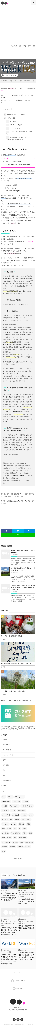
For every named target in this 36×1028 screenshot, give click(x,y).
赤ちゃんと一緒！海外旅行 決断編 (11, 636)
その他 (4, 694)
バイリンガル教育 (7, 819)
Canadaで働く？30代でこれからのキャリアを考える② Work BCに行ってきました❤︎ (26, 956)
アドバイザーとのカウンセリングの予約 (19, 133)
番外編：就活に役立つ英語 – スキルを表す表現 (26, 928)
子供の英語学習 (15, 833)
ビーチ (17, 819)
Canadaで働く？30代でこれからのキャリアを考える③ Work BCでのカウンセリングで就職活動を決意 (9, 959)
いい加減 (25, 801)
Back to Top (18, 973)
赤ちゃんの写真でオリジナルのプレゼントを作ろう (16, 663)
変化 (15, 828)
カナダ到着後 (21, 810)
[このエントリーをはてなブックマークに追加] (29, 531)
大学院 (24, 828)
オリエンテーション (27, 806)
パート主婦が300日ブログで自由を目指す (13, 691)
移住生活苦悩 (6, 842)
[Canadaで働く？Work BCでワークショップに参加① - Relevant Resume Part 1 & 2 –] (5, 588)
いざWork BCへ (10, 118)
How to (5, 921)
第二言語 (15, 842)
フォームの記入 (13, 128)
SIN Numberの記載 (14, 125)
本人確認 (11, 121)
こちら (3, 91)
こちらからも (30, 241)
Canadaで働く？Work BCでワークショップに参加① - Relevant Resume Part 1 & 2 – (23, 588)
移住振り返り (22, 837)
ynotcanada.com (18, 1024)
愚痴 (3, 837)
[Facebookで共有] (6, 531)
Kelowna (10, 797)
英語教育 (20, 847)
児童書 (28, 824)
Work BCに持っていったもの (14, 114)
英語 (34, 46)
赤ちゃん (27, 847)
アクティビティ (14, 806)
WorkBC (5, 952)
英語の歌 (4, 847)
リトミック (5, 824)
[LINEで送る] (18, 535)
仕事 (29, 46)
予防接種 (21, 824)
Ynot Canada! (5, 46)
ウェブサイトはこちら (11, 729)
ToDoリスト (16, 801)
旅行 (4, 775)
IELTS (3, 797)
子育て (4, 639)
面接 (23, 923)
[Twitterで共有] (18, 531)
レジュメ (13, 824)
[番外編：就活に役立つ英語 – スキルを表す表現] (5, 554)
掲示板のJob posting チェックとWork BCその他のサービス (18, 138)
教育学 (9, 837)
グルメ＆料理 (7, 750)
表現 (19, 923)
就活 (30, 833)
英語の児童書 (29, 842)
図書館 (9, 828)
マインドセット (25, 819)
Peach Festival (6, 801)
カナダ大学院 (6, 815)
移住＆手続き (22, 46)
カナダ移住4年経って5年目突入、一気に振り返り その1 (26, 901)
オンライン (5, 810)
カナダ (13, 810)
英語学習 (12, 847)
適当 (3, 851)
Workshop (6, 923)
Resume (10, 921)
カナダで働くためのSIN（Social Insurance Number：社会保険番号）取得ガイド (9, 896)
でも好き (4, 806)
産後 (15, 837)
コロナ (31, 815)
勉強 (3, 828)
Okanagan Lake (19, 797)
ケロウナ (24, 815)
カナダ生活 (14, 46)
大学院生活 (6, 765)
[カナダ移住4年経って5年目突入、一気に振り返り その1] (5, 571)
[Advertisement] (18, 24)
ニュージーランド (8, 755)
